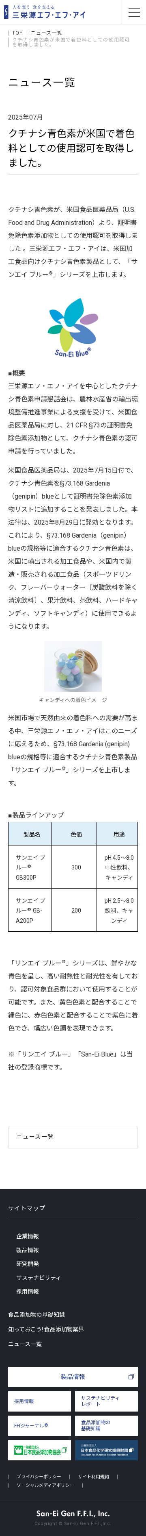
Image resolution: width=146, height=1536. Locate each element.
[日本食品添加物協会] (39, 1450)
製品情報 (27, 1250)
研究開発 (27, 1264)
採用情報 (27, 1291)
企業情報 (27, 1236)
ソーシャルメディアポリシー (45, 1485)
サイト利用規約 (93, 1476)
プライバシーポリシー (39, 1476)
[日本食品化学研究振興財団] (106, 1450)
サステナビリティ (38, 1278)
